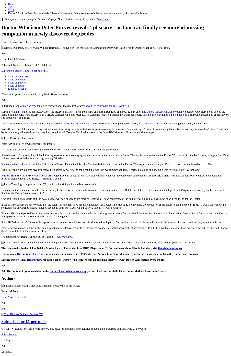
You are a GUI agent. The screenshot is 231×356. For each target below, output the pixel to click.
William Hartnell (19, 111)
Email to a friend (17, 88)
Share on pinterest (17, 82)
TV (10, 7)
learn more (103, 19)
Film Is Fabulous (178, 114)
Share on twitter (16, 79)
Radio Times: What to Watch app (69, 271)
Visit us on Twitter (18, 297)
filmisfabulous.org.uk (170, 248)
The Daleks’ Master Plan (155, 111)
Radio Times (90, 123)
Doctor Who (30, 105)
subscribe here (64, 236)
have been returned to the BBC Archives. (107, 105)
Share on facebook (18, 76)
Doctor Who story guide (31, 254)
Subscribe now (9, 334)
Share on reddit (16, 85)
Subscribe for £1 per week (24, 321)
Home (11, 4)
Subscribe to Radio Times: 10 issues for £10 (24, 70)
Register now (34, 259)
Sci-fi (11, 10)
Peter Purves (71, 123)
